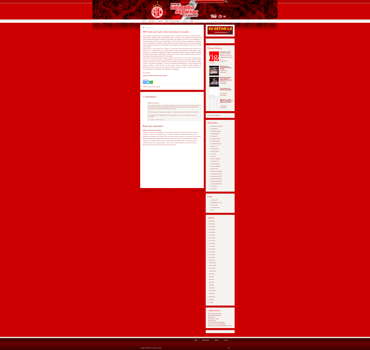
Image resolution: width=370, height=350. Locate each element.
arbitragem (213, 128)
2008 (210, 299)
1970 (210, 302)
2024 (210, 221)
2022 (210, 226)
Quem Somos (152, 21)
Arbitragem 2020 (215, 131)
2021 (210, 229)
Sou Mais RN (214, 200)
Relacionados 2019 (215, 173)
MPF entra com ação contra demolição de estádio (166, 32)
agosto (210, 274)
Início (144, 21)
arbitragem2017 (214, 133)
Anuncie (184, 21)
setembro (211, 271)
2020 (210, 232)
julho (210, 276)
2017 (210, 240)
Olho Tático (214, 161)
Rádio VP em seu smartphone (172, 21)
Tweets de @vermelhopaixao (214, 115)
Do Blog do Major (215, 143)
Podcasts (160, 21)
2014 (210, 249)
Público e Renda (215, 166)
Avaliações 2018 (215, 138)
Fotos (212, 153)
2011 (210, 257)
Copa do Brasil (214, 141)
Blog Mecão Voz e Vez (216, 202)
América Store (214, 205)
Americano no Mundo (216, 126)
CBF (212, 210)
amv (229, 348)
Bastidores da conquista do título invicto (225, 68)
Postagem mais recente (146, 191)
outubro (211, 268)
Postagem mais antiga (198, 191)
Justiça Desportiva (215, 207)
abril (210, 285)
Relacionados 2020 (215, 176)
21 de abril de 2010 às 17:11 (156, 119)
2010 (210, 260)
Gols (212, 156)
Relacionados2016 (215, 181)
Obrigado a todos (225, 52)
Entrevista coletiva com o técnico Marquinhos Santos (226, 79)
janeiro (210, 293)
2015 (210, 246)
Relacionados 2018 (215, 171)
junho (210, 279)
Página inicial (172, 191)
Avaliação (213, 136)
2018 (210, 238)
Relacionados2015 (215, 178)
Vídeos (212, 189)
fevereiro (211, 290)
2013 (210, 252)
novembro (211, 265)
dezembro (211, 262)
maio (210, 282)
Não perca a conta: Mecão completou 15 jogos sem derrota (226, 101)
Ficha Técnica (214, 151)
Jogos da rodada (215, 158)
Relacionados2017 (215, 183)
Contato (191, 21)
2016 (210, 243)
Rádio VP (213, 168)
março (210, 288)
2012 (210, 254)
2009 (210, 297)
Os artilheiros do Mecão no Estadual (226, 89)
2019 (210, 235)
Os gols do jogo (215, 163)
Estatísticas (213, 148)
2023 (210, 224)
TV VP (213, 186)
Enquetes (213, 146)
